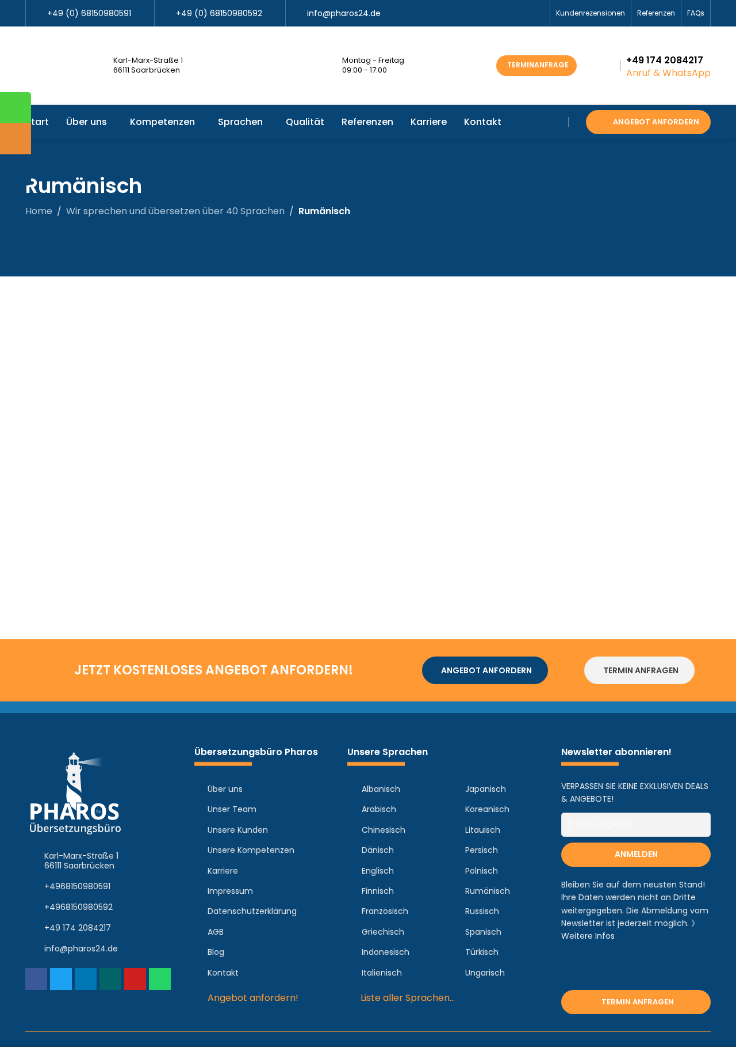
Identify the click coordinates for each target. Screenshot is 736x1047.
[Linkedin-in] (86, 979)
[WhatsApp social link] (537, 13)
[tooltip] (15, 107)
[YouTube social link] (511, 13)
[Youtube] (135, 979)
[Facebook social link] (484, 13)
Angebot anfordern (656, 121)
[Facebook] (36, 979)
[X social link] (497, 13)
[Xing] (110, 979)
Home (38, 211)
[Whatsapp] (160, 979)
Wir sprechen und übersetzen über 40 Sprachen (175, 211)
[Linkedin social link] (524, 13)
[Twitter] (61, 979)
